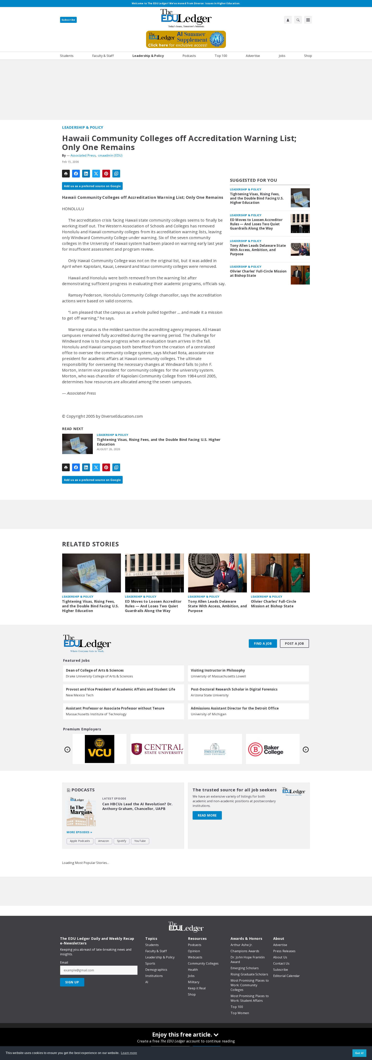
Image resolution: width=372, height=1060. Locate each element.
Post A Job (294, 643)
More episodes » (79, 832)
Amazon (103, 841)
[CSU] (215, 749)
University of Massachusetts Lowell (218, 676)
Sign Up (72, 982)
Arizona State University (210, 695)
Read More (207, 815)
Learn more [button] (129, 1053)
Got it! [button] (359, 1053)
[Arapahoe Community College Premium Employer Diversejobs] (273, 749)
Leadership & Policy (82, 127)
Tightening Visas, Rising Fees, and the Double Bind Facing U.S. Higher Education (158, 441)
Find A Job (263, 643)
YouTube (140, 841)
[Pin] (106, 173)
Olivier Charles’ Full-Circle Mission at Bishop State (258, 273)
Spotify (121, 841)
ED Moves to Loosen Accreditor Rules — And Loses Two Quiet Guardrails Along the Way (256, 224)
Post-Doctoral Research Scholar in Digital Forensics (234, 689)
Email (64, 962)
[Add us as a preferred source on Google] (116, 173)
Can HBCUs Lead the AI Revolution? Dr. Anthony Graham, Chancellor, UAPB (137, 806)
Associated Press (83, 155)
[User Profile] (288, 20)
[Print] (66, 173)
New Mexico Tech (79, 695)
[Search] (298, 20)
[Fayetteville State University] (100, 749)
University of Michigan (208, 714)
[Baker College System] (157, 749)
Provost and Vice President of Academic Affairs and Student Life (120, 689)
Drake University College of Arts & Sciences (99, 676)
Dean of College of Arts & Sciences (95, 670)
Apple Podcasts (80, 841)
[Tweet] (96, 173)
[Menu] (308, 20)
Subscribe (68, 19)
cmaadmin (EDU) (110, 155)
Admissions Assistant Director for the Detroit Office (235, 708)
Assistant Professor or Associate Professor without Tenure (115, 708)
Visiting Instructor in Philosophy (218, 670)
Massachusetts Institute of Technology (96, 714)
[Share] (76, 173)
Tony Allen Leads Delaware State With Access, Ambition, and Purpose (258, 249)
